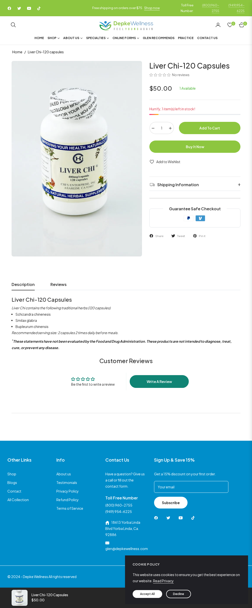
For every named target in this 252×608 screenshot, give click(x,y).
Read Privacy (163, 581)
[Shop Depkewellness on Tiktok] (194, 517)
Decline (178, 594)
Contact (14, 491)
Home (17, 52)
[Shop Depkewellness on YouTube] (182, 517)
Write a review (159, 381)
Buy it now (195, 146)
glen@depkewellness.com (126, 548)
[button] (13, 24)
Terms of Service (69, 508)
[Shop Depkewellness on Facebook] (157, 517)
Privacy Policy (67, 491)
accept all (147, 594)
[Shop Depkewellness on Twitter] (169, 517)
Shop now (152, 8)
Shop (11, 474)
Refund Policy (67, 499)
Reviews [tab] (58, 284)
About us (63, 474)
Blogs (12, 482)
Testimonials (66, 482)
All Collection (18, 499)
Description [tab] (23, 284)
